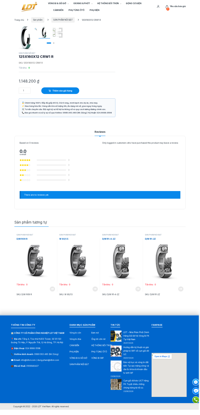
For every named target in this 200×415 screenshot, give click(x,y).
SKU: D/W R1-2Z (152, 294)
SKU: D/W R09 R (24, 294)
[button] (36, 29)
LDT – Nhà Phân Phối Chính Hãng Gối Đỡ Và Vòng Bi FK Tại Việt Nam (136, 336)
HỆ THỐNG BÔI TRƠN (108, 3)
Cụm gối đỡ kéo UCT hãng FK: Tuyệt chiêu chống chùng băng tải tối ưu (136, 384)
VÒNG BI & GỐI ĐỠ (57, 3)
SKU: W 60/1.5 (65, 294)
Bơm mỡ (95, 332)
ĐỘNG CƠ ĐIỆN (133, 3)
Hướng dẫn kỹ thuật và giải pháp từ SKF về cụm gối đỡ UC (136, 351)
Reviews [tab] (100, 132)
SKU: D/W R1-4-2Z (110, 294)
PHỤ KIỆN (94, 10)
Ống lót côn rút (98, 339)
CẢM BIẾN (58, 10)
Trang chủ (19, 20)
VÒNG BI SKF (97, 358)
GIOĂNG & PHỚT (81, 3)
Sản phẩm (37, 20)
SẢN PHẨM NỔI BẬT (63, 20)
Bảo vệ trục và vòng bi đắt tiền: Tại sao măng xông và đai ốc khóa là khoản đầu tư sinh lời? (136, 367)
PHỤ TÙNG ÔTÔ (76, 10)
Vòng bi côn (75, 332)
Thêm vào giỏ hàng (62, 90)
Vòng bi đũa (75, 339)
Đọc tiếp (52, 289)
